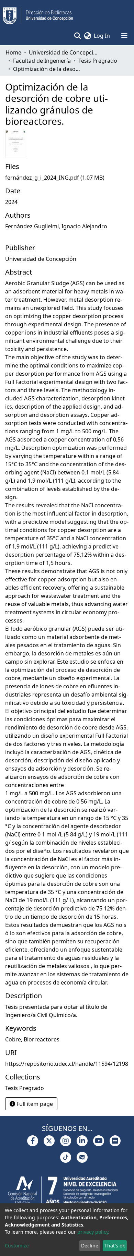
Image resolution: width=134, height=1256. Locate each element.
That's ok (114, 1245)
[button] (87, 36)
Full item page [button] (34, 1104)
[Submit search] (77, 36)
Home (13, 52)
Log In (102, 35)
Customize (17, 1245)
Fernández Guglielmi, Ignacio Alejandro (56, 226)
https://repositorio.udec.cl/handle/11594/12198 (66, 1063)
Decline (89, 1245)
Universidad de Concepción (63, 52)
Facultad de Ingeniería (42, 60)
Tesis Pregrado (97, 60)
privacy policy (92, 1232)
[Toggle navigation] (124, 36)
